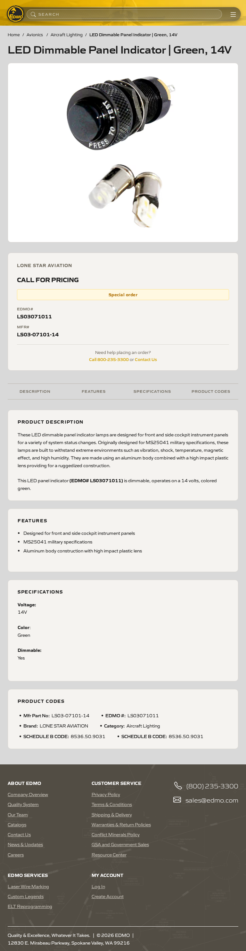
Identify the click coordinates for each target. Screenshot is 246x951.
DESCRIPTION (35, 391)
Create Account (108, 896)
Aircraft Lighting (67, 34)
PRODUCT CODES (211, 391)
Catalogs (17, 824)
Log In (98, 886)
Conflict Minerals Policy (116, 834)
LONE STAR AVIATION (44, 265)
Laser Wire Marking (28, 886)
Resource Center (109, 854)
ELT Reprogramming (30, 906)
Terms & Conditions (112, 804)
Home (14, 34)
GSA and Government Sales (120, 844)
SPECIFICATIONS (152, 391)
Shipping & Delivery (112, 814)
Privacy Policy (106, 794)
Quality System (23, 804)
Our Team (18, 814)
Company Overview (28, 794)
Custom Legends (26, 896)
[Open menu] (233, 14)
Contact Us (146, 359)
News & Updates (25, 844)
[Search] (33, 14)
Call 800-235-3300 (109, 359)
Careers (16, 854)
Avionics (35, 34)
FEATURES (94, 391)
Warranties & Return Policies (121, 824)
